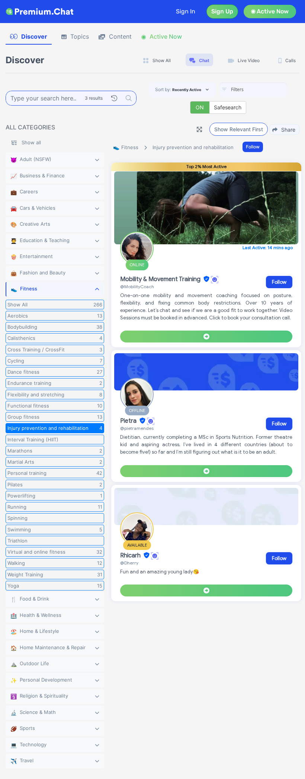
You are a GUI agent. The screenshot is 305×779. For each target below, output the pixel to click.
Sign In (185, 11)
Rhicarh (131, 555)
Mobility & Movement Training (161, 279)
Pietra (129, 421)
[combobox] (253, 90)
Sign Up (222, 11)
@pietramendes (137, 428)
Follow (253, 146)
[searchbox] (264, 89)
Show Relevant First (238, 129)
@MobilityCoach (137, 286)
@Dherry (129, 563)
